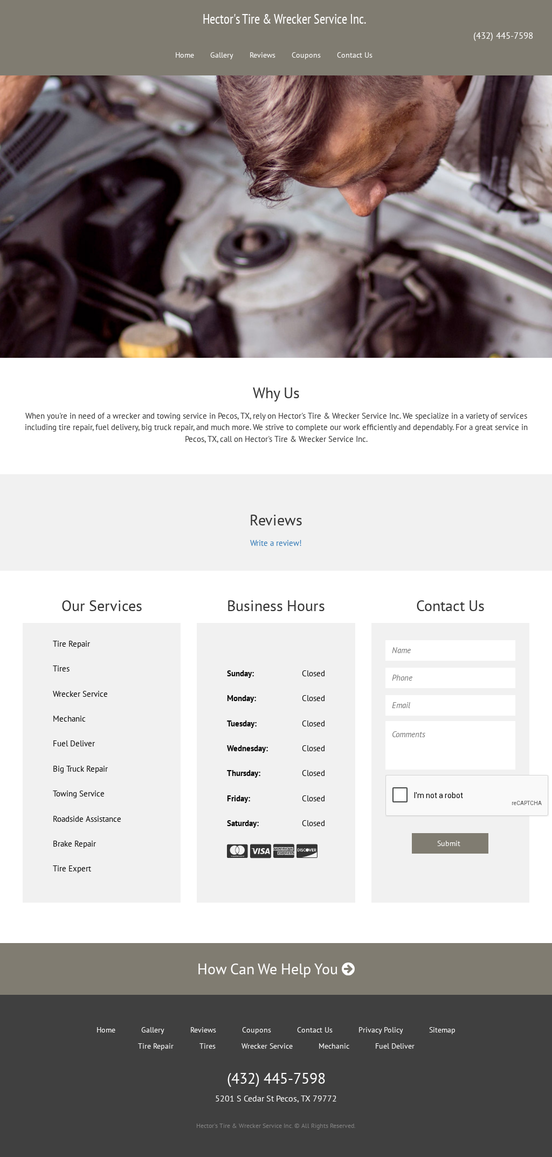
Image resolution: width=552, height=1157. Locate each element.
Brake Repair (74, 844)
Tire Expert (72, 868)
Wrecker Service (80, 694)
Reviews (262, 55)
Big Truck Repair (80, 769)
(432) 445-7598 (503, 35)
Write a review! (276, 543)
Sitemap (442, 1030)
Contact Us (354, 55)
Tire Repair (71, 644)
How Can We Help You (269, 969)
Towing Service (79, 793)
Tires (61, 668)
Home (184, 55)
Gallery (221, 55)
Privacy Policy (380, 1030)
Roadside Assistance (87, 819)
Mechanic (69, 718)
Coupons (306, 55)
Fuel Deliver (74, 743)
